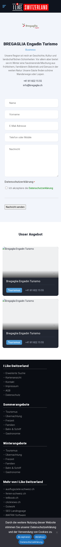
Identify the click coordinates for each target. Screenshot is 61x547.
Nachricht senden (15, 207)
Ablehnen (40, 537)
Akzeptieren (24, 537)
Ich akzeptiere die (31, 188)
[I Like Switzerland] (30, 7)
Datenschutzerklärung (41, 188)
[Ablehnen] (56, 532)
